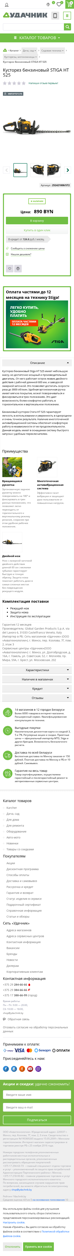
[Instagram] (38, 1069)
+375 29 (15, 984)
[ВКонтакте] (14, 1069)
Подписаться (37, 1120)
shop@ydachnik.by (21, 1189)
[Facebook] (6, 1069)
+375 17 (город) (20, 995)
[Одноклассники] (22, 1069)
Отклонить (12, 1246)
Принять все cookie (38, 1246)
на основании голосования (49, 1199)
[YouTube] (30, 1069)
